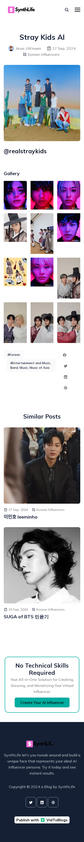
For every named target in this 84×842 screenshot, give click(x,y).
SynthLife (66, 786)
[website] (53, 802)
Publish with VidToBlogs (42, 820)
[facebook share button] (64, 355)
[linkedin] (42, 802)
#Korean (13, 355)
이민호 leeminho (21, 517)
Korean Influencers (44, 54)
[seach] (67, 10)
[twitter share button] (65, 366)
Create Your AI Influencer (42, 702)
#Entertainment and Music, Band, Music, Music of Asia (30, 365)
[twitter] (31, 802)
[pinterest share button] (65, 388)
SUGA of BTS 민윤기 (26, 616)
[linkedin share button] (65, 377)
